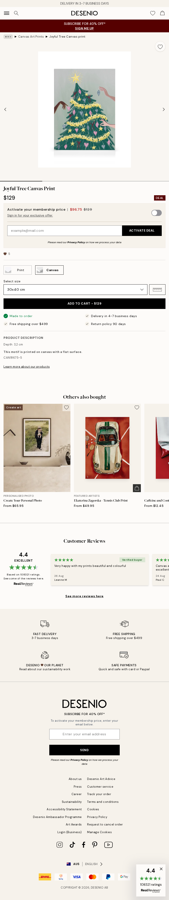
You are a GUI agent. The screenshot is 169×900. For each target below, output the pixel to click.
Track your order (99, 794)
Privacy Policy (76, 242)
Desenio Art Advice (101, 779)
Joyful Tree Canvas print (67, 36)
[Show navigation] (6, 13)
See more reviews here (84, 596)
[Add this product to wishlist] (160, 46)
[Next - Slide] (163, 109)
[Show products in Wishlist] (153, 13)
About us (75, 779)
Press (78, 787)
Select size (12, 281)
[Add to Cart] (137, 488)
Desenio (97, 887)
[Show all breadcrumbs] (8, 37)
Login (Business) (69, 832)
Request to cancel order (105, 824)
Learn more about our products (27, 367)
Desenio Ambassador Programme (57, 817)
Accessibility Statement (64, 809)
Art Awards (74, 824)
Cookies (93, 809)
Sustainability (72, 802)
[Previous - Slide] (5, 109)
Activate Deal (142, 230)
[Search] (16, 13)
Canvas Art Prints (31, 36)
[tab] (21, 179)
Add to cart (85, 303)
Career (77, 794)
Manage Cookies (99, 832)
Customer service (100, 787)
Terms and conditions (103, 802)
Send (84, 750)
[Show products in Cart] (162, 13)
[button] (157, 289)
